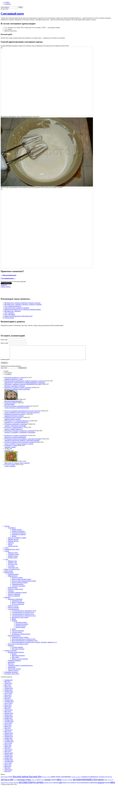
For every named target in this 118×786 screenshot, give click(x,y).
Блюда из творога (13, 607)
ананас (2, 776)
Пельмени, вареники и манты (17, 592)
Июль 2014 (7, 705)
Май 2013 (7, 728)
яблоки (107, 782)
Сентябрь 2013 (9, 721)
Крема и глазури (13, 670)
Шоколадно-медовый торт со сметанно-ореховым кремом (22, 309)
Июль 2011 (7, 764)
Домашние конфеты (14, 660)
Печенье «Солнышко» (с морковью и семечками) (19, 432)
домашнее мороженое (76, 776)
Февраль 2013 (8, 733)
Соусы (6, 547)
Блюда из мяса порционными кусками (24, 581)
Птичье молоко (9, 317)
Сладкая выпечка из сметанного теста (24, 615)
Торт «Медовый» (9, 314)
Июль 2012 (7, 744)
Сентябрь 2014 (9, 701)
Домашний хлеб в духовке (20, 637)
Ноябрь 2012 (8, 738)
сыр (60, 782)
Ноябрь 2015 (8, 690)
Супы (6, 559)
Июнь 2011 (7, 766)
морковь (53, 779)
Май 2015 (7, 698)
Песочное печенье (21, 622)
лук (35, 779)
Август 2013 (8, 723)
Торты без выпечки (18, 630)
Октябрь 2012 (8, 739)
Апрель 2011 (8, 769)
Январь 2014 (8, 715)
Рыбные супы (12, 562)
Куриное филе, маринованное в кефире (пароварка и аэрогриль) (24, 382)
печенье (11, 782)
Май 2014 (7, 708)
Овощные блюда (13, 574)
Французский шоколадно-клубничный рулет (18, 316)
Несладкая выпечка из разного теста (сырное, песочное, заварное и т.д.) (34, 642)
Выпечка (7, 597)
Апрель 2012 (8, 749)
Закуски (6, 526)
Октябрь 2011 (8, 759)
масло (42, 779)
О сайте (6, 2)
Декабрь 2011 (8, 756)
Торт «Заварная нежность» (12, 306)
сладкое (39, 782)
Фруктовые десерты (14, 669)
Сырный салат (9, 450)
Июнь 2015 (7, 696)
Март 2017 (7, 685)
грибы (53, 777)
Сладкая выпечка (13, 609)
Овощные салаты (13, 554)
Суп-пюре (11, 566)
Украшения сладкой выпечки (21, 634)
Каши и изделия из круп (12, 569)
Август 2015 (8, 693)
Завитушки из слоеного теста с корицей (17, 463)
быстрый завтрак (21, 776)
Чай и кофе (15, 657)
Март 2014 (7, 711)
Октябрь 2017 (8, 680)
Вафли (14, 619)
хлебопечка (93, 782)
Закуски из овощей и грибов (17, 537)
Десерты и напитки (10, 650)
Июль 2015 (7, 695)
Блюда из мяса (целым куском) (21, 579)
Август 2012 (8, 743)
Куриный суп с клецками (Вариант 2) (16, 422)
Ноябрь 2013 (8, 718)
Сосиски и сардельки (18, 586)
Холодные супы (13, 567)
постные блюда (27, 782)
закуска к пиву (7, 779)
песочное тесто (5, 782)
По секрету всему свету (11, 673)
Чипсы (10, 544)
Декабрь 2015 (8, 688)
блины (10, 777)
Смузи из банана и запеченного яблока (16, 407)
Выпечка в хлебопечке (15, 599)
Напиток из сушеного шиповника (15, 437)
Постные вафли (9, 404)
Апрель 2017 (8, 683)
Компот (14, 654)
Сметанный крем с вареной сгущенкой (16, 308)
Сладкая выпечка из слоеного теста (23, 614)
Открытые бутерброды (19, 532)
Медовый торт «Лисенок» (12, 311)
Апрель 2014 (8, 710)
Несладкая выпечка (14, 635)
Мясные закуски (13, 539)
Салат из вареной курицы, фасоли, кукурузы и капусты (21, 412)
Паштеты (11, 542)
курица (28, 779)
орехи (105, 779)
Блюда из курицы (17, 577)
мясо (59, 779)
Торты (14, 629)
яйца (112, 782)
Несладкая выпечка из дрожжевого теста (25, 640)
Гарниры (11, 591)
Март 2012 (7, 751)
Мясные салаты (13, 552)
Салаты (6, 551)
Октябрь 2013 (8, 720)
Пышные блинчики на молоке (14, 416)
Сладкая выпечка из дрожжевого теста (24, 610)
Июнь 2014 (7, 706)
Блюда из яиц (8, 571)
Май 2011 (7, 768)
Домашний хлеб (17, 601)
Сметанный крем (12, 13)
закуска (110, 776)
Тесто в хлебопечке (18, 604)
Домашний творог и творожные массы (20, 665)
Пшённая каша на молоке (12, 419)
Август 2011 (8, 763)
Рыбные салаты (13, 556)
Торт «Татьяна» (9, 313)
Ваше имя (4, 339)
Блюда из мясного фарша (19, 582)
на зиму (70, 779)
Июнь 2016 (7, 686)
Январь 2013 (8, 734)
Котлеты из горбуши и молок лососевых (17, 389)
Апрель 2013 (8, 730)
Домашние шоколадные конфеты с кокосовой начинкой (21, 440)
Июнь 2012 (7, 746)
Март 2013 (7, 731)
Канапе (14, 536)
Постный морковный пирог (13, 401)
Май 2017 (7, 681)
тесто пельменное (83, 782)
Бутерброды (12, 528)
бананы (6, 776)
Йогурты (11, 664)
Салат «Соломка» (9, 466)
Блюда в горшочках (14, 594)
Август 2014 (8, 703)
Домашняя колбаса (18, 584)
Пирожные (11, 662)
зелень (15, 779)
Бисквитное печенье (21, 624)
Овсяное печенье (20, 625)
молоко (48, 779)
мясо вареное (65, 779)
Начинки (11, 645)
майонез (38, 779)
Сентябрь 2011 (9, 761)
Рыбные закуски (13, 541)
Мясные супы (12, 561)
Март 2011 (7, 771)
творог (65, 782)
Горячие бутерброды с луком (13, 379)
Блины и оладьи (13, 605)
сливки (3, 286)
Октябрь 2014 (8, 700)
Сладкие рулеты (17, 632)
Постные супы (12, 564)
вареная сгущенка (46, 776)
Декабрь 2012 (8, 736)
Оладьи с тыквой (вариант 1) (13, 429)
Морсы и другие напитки (20, 659)
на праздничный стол (85, 779)
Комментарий (5, 359)
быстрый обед (35, 776)
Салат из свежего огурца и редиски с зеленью (18, 444)
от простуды (110, 779)
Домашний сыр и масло (11, 549)
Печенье (14, 620)
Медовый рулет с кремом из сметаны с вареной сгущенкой (22, 304)
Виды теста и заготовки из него (18, 644)
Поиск (20, 7)
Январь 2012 (8, 754)
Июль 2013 (7, 725)
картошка (21, 779)
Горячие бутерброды (18, 531)
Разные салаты (12, 557)
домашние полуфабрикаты (89, 777)
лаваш (32, 779)
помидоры (16, 782)
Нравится (4, 285)
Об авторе (7, 4)
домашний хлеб (102, 776)
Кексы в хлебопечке (18, 602)
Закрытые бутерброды (19, 534)
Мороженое (11, 667)
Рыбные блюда (12, 587)
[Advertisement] (34, 292)
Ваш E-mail (4, 343)
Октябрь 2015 (8, 691)
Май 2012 (7, 748)
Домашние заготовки (11, 672)
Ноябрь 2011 (8, 758)
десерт (58, 777)
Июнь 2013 (7, 726)
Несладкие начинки (18, 649)
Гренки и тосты (17, 529)
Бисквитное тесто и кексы (20, 617)
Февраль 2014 (8, 713)
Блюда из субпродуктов (15, 589)
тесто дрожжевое (72, 782)
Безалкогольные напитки (16, 652)
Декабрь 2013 (8, 716)
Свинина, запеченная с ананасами (15, 425)
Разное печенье (20, 627)
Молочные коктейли (18, 655)
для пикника (66, 776)
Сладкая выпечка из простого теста (23, 612)
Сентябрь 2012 (9, 741)
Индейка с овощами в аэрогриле (14, 386)
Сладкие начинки (17, 647)
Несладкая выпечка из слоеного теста (23, 639)
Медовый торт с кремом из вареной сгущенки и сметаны (22, 303)
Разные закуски (13, 546)
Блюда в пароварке (14, 596)
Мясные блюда (12, 576)
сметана (8, 286)
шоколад (101, 782)
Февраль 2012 (8, 753)
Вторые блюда (8, 572)
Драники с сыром (9, 447)
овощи (101, 779)
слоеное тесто (48, 782)
